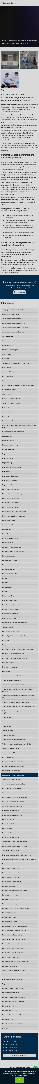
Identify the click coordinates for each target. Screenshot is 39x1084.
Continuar (20, 1080)
